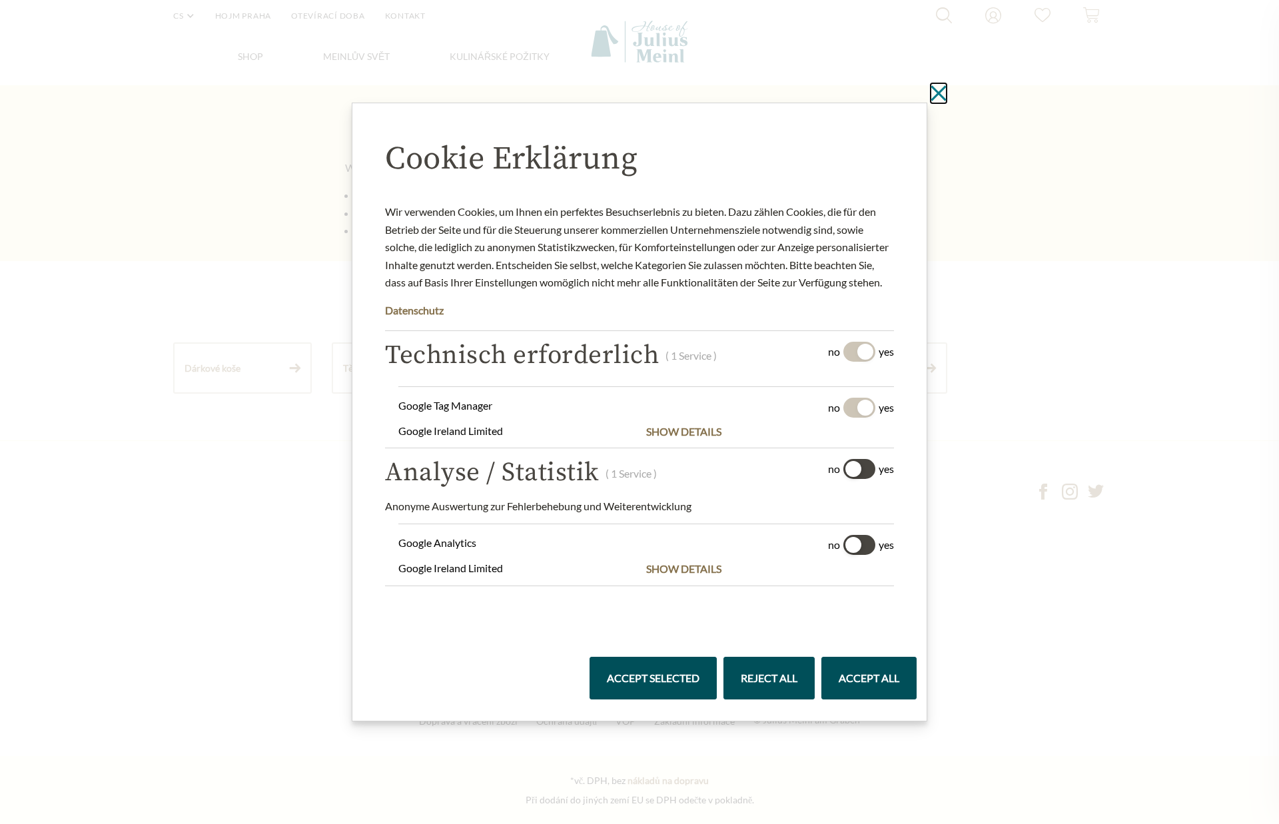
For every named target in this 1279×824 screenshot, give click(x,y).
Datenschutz (414, 310)
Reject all (769, 677)
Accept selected (653, 677)
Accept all (869, 677)
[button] (770, 431)
